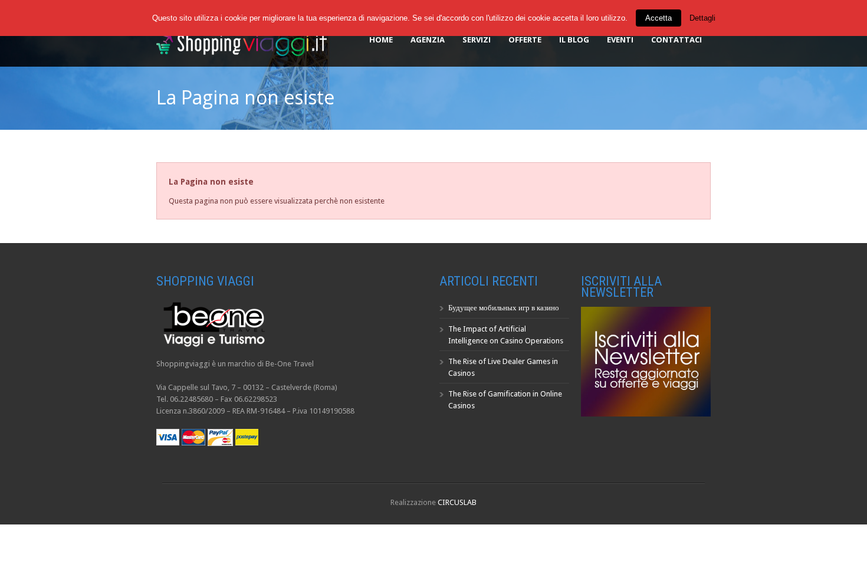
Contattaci (676, 39)
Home (381, 39)
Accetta (658, 18)
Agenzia (427, 39)
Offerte (524, 39)
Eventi (620, 39)
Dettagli (702, 18)
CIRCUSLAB (457, 502)
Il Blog (574, 39)
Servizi (476, 39)
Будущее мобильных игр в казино (503, 307)
